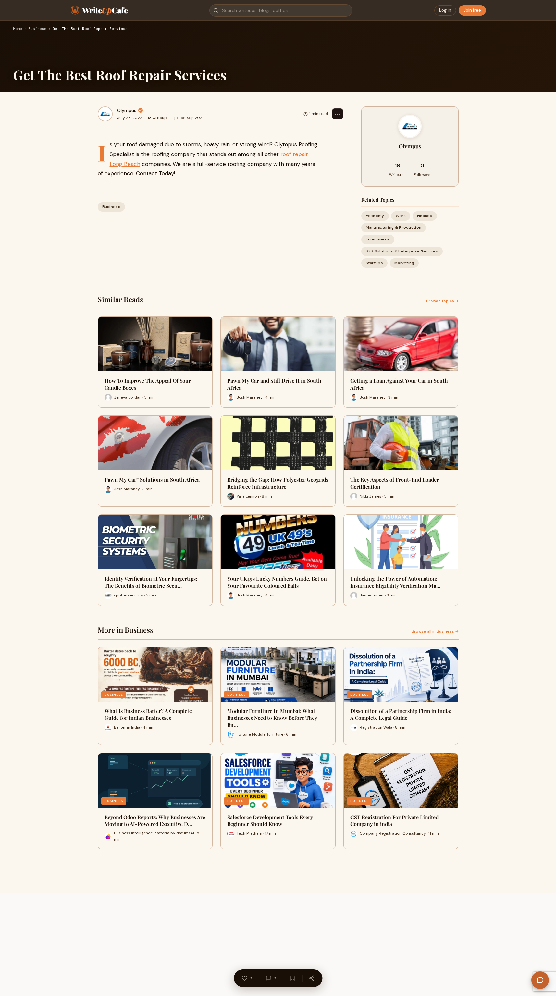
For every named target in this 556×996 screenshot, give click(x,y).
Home (17, 29)
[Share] (311, 978)
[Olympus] (105, 113)
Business (37, 29)
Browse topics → (442, 300)
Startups (374, 262)
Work (401, 215)
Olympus (126, 110)
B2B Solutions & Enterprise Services (402, 251)
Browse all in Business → (435, 631)
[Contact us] (540, 980)
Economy (375, 215)
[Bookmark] (292, 978)
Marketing (404, 262)
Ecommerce (378, 239)
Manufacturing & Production (394, 227)
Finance (424, 215)
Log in (445, 10)
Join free (472, 10)
